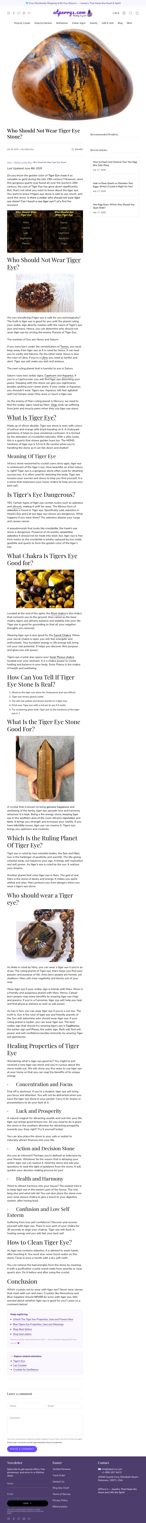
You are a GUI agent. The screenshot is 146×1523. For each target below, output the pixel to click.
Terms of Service (70, 1439)
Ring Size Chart (61, 1487)
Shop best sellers (22, 1334)
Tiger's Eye (19, 1361)
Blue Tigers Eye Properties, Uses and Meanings (38, 1324)
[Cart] (137, 13)
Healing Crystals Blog (23, 162)
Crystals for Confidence (25, 1369)
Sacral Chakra (62, 635)
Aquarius (67, 375)
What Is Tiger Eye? (31, 417)
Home (9, 162)
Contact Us (58, 1481)
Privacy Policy (54, 1439)
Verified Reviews (62, 1469)
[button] (130, 13)
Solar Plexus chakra (62, 657)
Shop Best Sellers (22, 1329)
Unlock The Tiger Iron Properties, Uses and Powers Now (43, 1319)
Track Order (59, 1475)
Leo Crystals (20, 1365)
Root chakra (58, 613)
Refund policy (60, 1506)
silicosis (17, 506)
